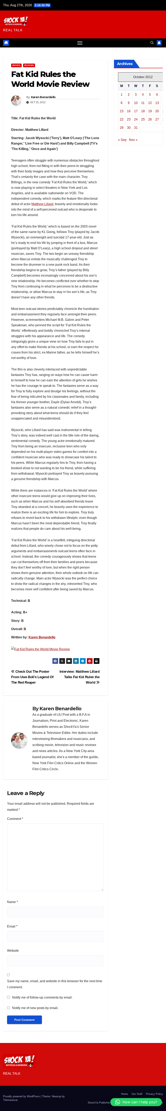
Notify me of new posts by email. (35, 1008)
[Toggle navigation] (80, 43)
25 (143, 119)
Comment (15, 818)
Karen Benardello (43, 97)
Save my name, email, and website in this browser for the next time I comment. (54, 984)
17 (136, 111)
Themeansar (10, 1100)
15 (121, 111)
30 (129, 127)
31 (136, 127)
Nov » (133, 140)
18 (143, 111)
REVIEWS (29, 65)
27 (157, 119)
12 (150, 103)
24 (136, 119)
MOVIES (16, 65)
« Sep (122, 140)
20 (157, 111)
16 (129, 111)
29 (121, 127)
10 (136, 103)
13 (157, 103)
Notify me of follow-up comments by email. (42, 997)
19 (150, 111)
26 (150, 119)
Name (12, 902)
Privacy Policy (154, 1093)
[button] (152, 42)
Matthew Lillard (42, 204)
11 (143, 103)
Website (13, 950)
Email (12, 926)
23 (129, 119)
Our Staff (137, 1093)
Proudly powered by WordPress (22, 1096)
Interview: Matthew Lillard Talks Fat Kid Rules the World (80, 676)
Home (124, 1093)
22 (121, 119)
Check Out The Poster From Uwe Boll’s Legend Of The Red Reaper (32, 676)
